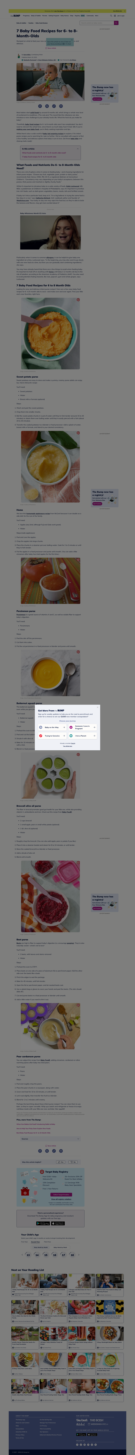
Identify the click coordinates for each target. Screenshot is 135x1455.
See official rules (67, 746)
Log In (73, 743)
